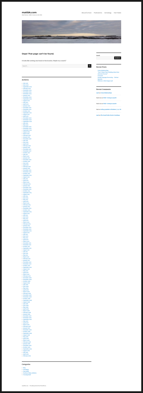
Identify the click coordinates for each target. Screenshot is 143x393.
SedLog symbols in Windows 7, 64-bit (111, 109)
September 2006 (27, 333)
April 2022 (26, 104)
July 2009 (25, 284)
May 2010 (25, 271)
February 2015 (27, 184)
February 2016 (27, 166)
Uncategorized (27, 374)
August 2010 (26, 269)
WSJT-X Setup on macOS (109, 98)
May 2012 (25, 238)
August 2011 (26, 250)
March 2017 (26, 156)
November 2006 (27, 330)
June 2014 (25, 198)
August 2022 (26, 100)
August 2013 (26, 213)
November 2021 (27, 109)
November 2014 (27, 189)
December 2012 (27, 227)
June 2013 (25, 217)
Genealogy (107, 13)
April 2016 (26, 165)
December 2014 (27, 187)
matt (97, 93)
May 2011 (25, 255)
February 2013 (27, 224)
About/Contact (87, 13)
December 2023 (27, 92)
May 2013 (25, 218)
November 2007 (27, 317)
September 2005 (27, 349)
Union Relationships (103, 70)
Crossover (100, 75)
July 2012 (25, 234)
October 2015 (26, 173)
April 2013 (25, 220)
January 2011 (26, 260)
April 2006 (26, 338)
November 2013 (27, 208)
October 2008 (26, 298)
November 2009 (27, 279)
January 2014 (26, 206)
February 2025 (27, 88)
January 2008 (26, 314)
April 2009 (26, 290)
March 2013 (26, 222)
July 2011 (25, 251)
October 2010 (26, 265)
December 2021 (27, 107)
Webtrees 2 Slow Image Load (105, 81)
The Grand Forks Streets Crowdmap (110, 115)
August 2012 (26, 232)
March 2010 (26, 274)
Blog (24, 368)
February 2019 (27, 135)
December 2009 (27, 277)
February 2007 (27, 326)
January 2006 (26, 343)
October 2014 (26, 191)
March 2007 (26, 324)
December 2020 (27, 118)
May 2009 (25, 288)
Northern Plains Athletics (30, 373)
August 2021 (26, 114)
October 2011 (26, 246)
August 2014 (26, 194)
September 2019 (27, 130)
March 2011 (26, 257)
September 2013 (27, 211)
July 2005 (25, 352)
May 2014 (25, 199)
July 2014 (25, 196)
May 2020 (25, 125)
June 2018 (25, 142)
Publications (98, 13)
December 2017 (27, 149)
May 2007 (25, 321)
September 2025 (27, 86)
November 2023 (27, 93)
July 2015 (25, 179)
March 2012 (26, 241)
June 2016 (25, 163)
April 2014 (25, 201)
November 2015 (27, 172)
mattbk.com (29, 12)
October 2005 (26, 347)
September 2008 (27, 300)
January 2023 (26, 95)
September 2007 (27, 319)
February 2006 (27, 342)
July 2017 (25, 154)
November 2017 (27, 151)
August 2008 (26, 302)
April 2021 (25, 116)
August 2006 (26, 335)
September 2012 (27, 231)
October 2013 (26, 210)
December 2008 (27, 295)
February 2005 (27, 356)
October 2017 (26, 152)
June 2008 (25, 305)
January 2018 (26, 147)
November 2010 (27, 264)
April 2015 (25, 180)
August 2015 (26, 177)
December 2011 (27, 243)
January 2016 (26, 168)
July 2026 (25, 83)
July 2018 (25, 140)
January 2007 (26, 328)
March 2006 (26, 340)
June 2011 (25, 253)
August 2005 (26, 350)
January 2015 (26, 185)
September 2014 (27, 192)
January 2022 (26, 106)
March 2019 (26, 133)
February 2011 (26, 258)
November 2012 (27, 229)
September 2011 (27, 248)
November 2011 (27, 244)
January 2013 (26, 225)
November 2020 (27, 119)
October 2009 (26, 281)
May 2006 (25, 337)
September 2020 (27, 121)
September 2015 (27, 175)
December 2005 (27, 345)
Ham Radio (117, 13)
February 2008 (27, 312)
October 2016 (26, 161)
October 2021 (26, 111)
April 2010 (25, 272)
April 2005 (26, 354)
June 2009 (26, 286)
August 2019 (26, 132)
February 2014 (27, 205)
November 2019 (27, 128)
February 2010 (27, 276)
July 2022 (25, 102)
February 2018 (27, 146)
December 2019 (27, 126)
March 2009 (26, 291)
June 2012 (25, 236)
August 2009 (26, 283)
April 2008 (26, 309)
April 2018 (25, 144)
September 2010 (27, 267)
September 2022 (27, 99)
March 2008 (26, 310)
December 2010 (27, 262)
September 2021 (27, 113)
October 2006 (26, 331)
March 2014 (26, 203)
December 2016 (27, 159)
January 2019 (26, 137)
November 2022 (27, 97)
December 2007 (27, 316)
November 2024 (27, 90)
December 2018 (27, 139)
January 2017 (26, 158)
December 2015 (27, 170)
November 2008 (27, 297)
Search (98, 55)
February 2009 (27, 293)
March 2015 (26, 182)
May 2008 (25, 307)
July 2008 (25, 304)
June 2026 (26, 85)
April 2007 (26, 323)
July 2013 (25, 215)
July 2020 (25, 123)
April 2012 (25, 239)
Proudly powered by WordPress (38, 385)
